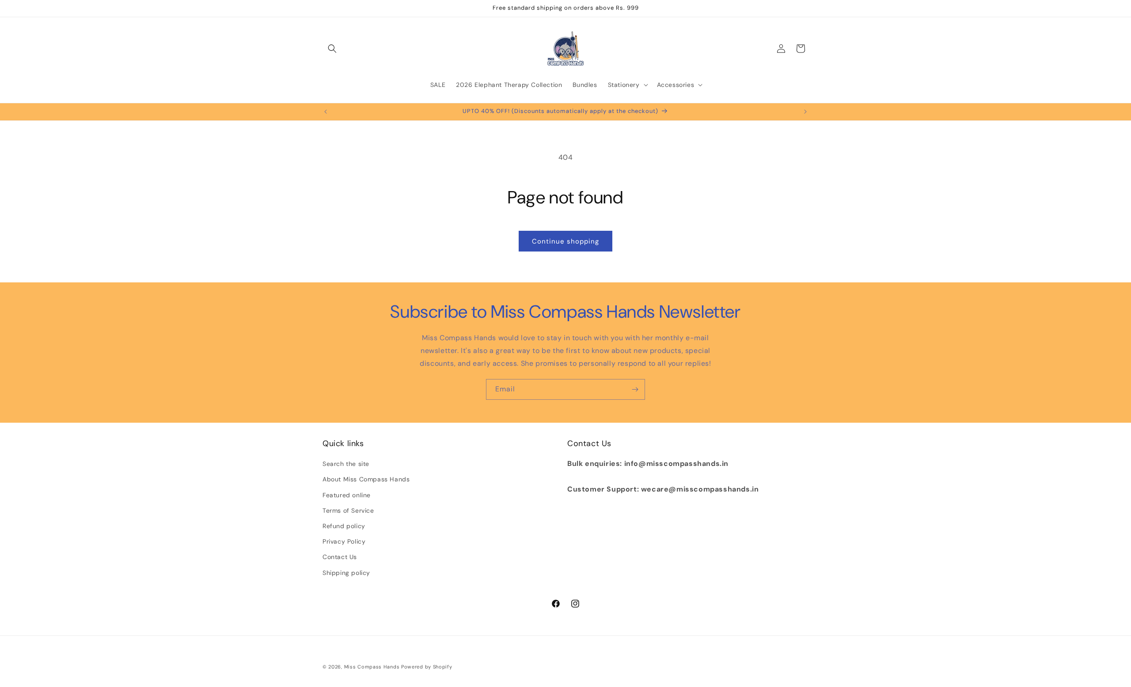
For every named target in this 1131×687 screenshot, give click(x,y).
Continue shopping (565, 241)
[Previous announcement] (325, 111)
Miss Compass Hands (372, 667)
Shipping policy (346, 573)
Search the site (346, 464)
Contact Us (340, 557)
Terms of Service (348, 510)
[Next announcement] (805, 111)
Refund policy (344, 526)
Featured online (347, 495)
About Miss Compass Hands (366, 479)
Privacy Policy (344, 541)
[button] (332, 48)
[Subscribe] (635, 389)
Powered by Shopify (426, 667)
